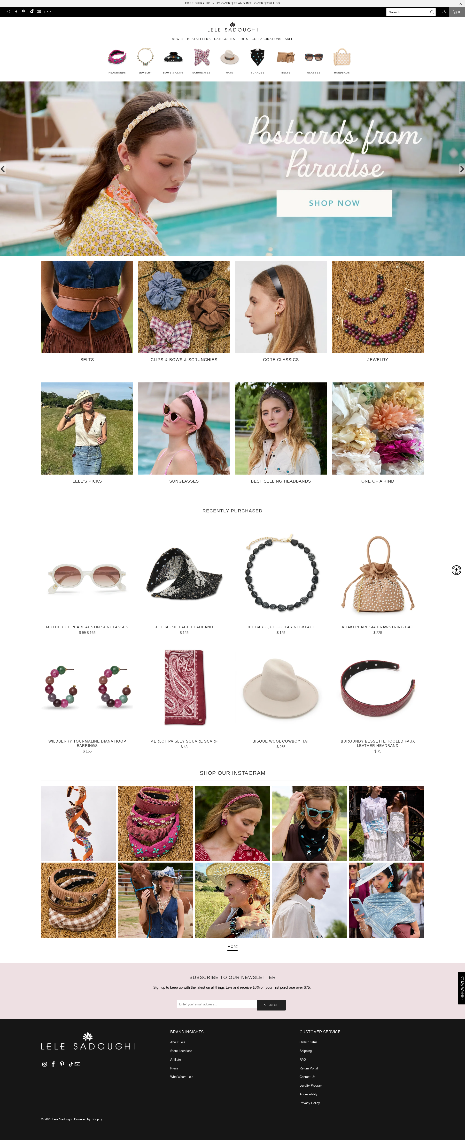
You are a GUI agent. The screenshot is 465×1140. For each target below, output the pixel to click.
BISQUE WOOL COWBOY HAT (281, 688)
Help (48, 12)
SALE (289, 39)
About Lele (177, 1042)
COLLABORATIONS (266, 39)
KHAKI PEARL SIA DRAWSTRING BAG (378, 574)
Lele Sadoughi (62, 1119)
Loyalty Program (311, 1085)
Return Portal (309, 1068)
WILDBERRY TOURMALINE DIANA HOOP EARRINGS (87, 688)
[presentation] (3, 168)
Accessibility (309, 1094)
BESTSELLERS (199, 39)
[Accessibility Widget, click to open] (456, 570)
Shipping (306, 1051)
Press (174, 1068)
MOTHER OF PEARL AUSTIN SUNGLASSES (87, 574)
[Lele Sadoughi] (232, 26)
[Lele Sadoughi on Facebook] (16, 12)
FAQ (303, 1059)
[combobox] (411, 12)
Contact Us (307, 1077)
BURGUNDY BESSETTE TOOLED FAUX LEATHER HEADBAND (378, 688)
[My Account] (444, 12)
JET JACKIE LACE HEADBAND (184, 574)
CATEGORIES (224, 39)
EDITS (243, 39)
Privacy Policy (310, 1103)
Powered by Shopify (88, 1119)
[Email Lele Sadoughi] (39, 12)
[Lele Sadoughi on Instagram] (8, 12)
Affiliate (175, 1059)
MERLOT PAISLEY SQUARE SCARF (184, 688)
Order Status (309, 1042)
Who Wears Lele (181, 1077)
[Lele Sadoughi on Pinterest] (23, 12)
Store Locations (181, 1051)
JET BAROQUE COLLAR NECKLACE (281, 574)
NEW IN (178, 39)
